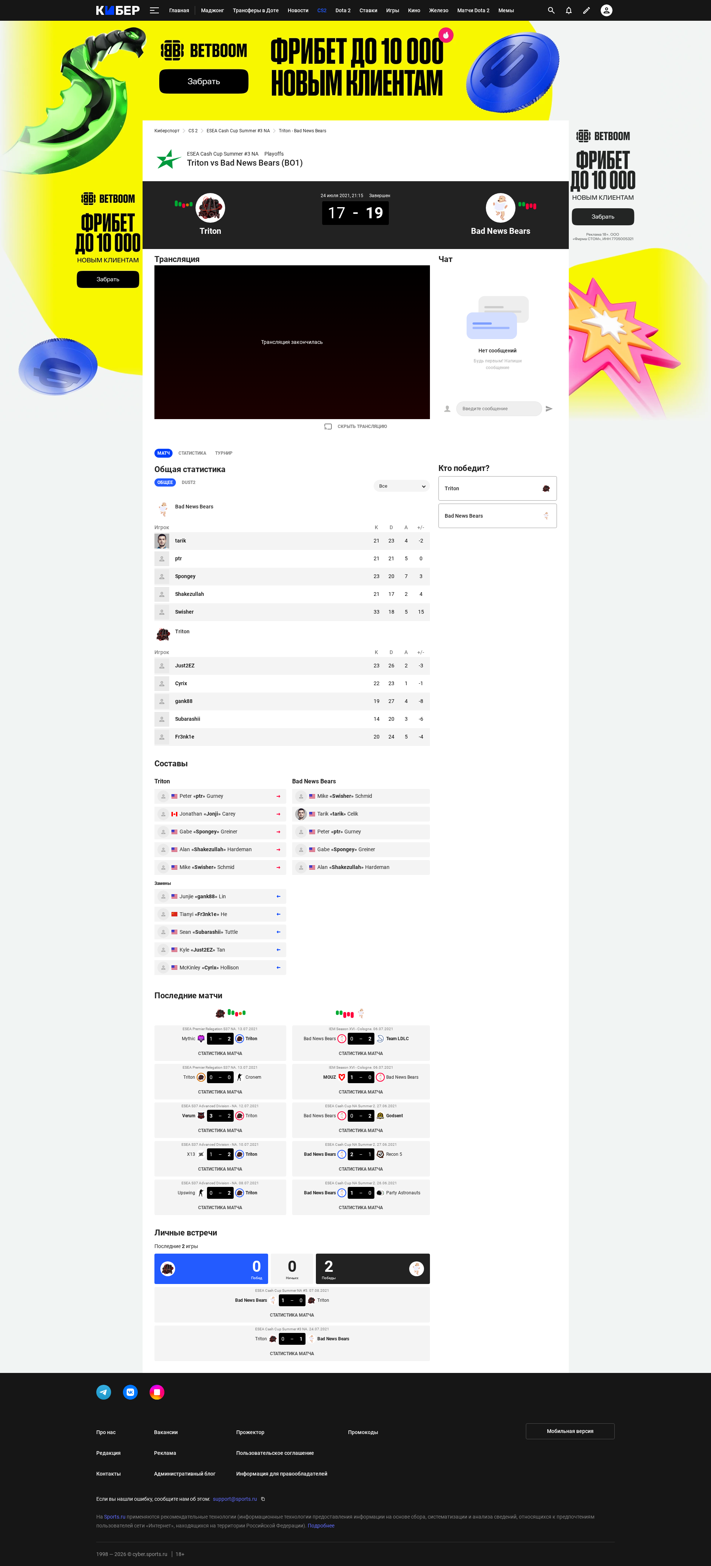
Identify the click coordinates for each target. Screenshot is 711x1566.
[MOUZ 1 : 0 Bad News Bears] (531, 205)
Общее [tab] (165, 482)
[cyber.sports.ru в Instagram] (158, 1394)
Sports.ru (115, 1517)
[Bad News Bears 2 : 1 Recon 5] (523, 204)
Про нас (106, 1432)
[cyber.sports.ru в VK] (132, 1394)
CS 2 (193, 130)
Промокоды (363, 1432)
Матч (163, 453)
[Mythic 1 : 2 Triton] (191, 204)
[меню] (154, 10)
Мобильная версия (570, 1431)
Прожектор (250, 1432)
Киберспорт (167, 130)
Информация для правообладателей (281, 1474)
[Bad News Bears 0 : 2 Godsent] (527, 206)
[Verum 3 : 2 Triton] (183, 205)
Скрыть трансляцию (362, 426)
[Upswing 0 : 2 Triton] (176, 203)
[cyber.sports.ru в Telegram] (105, 1394)
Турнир (224, 453)
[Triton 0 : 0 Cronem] (187, 204)
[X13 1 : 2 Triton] (179, 204)
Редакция (108, 1453)
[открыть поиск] (551, 10)
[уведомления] (569, 10)
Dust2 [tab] (189, 482)
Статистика (192, 453)
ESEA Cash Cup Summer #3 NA (238, 130)
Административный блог (185, 1474)
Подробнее (321, 1526)
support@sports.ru (235, 1499)
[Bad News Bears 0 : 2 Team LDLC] (534, 206)
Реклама (165, 1453)
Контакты (108, 1474)
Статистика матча (220, 1053)
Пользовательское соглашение (275, 1453)
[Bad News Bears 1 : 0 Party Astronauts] (519, 204)
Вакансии (166, 1432)
